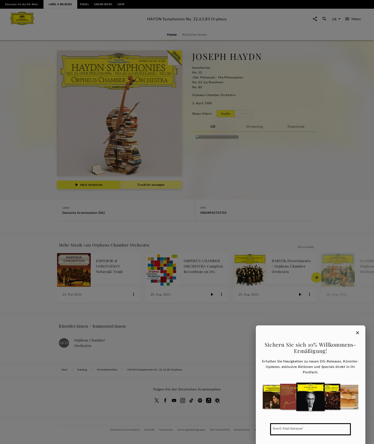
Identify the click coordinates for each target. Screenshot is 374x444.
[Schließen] (357, 332)
